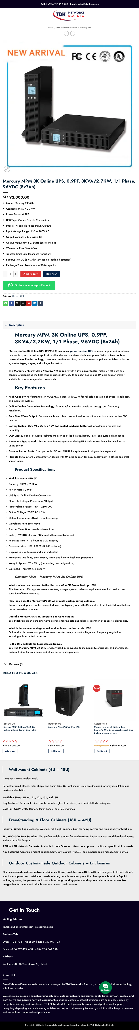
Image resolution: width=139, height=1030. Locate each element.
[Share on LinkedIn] (34, 303)
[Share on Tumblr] (40, 303)
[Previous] (3, 719)
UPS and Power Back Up (66, 27)
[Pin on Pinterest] (28, 303)
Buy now (51, 274)
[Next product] (66, 33)
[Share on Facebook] (11, 303)
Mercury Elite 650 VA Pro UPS (63, 727)
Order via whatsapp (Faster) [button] (32, 285)
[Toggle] (6, 324)
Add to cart (30, 274)
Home (50, 27)
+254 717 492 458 (58, 4)
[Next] (136, 719)
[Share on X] (17, 303)
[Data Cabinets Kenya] (69, 14)
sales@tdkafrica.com (88, 4)
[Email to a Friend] (23, 303)
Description (16, 325)
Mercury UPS (85, 27)
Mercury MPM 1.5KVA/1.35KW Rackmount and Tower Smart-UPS (19, 729)
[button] (5, 15)
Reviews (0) (16, 664)
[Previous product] (72, 33)
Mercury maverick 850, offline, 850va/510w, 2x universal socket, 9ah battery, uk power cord (113, 730)
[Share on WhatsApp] (5, 303)
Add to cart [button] (10, 751)
